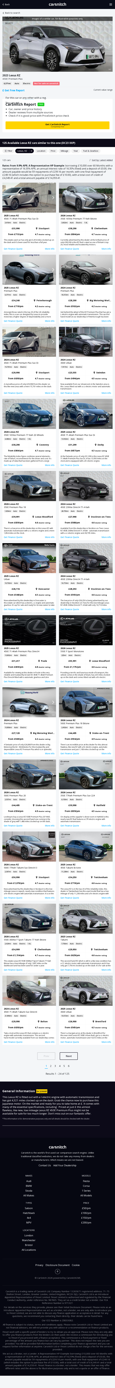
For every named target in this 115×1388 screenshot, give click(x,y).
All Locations (29, 1249)
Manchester (28, 1240)
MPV (28, 1222)
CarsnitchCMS (73, 1277)
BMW (29, 1186)
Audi (28, 1181)
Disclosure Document (58, 1265)
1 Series (86, 1190)
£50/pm (86, 1208)
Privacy (39, 1265)
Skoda (28, 1190)
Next (69, 1056)
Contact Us (45, 1165)
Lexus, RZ (22, 150)
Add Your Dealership (64, 1165)
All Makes (28, 1195)
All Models (86, 1195)
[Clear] (31, 151)
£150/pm (86, 1217)
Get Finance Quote (13, 248)
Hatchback (29, 1213)
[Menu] (112, 4)
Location (41, 150)
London (28, 1235)
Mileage (64, 150)
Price (53, 150)
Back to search (12, 12)
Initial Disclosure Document (78, 1307)
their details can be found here (86, 1315)
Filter (9, 150)
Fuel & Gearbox (90, 150)
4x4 (29, 1217)
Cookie (76, 1265)
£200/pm (86, 1222)
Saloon (29, 1208)
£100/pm (86, 1213)
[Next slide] (110, 44)
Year (76, 150)
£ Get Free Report (13, 90)
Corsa (86, 1186)
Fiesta (86, 1181)
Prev (46, 1056)
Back (7, 4)
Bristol (28, 1245)
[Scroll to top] (57, 1271)
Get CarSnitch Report (57, 125)
